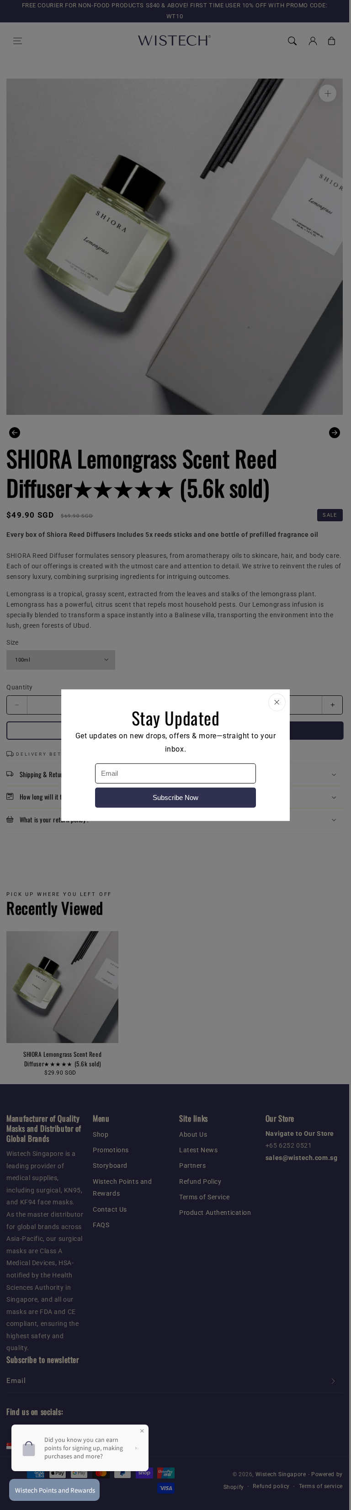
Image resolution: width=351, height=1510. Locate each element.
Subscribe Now (175, 797)
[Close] (277, 702)
